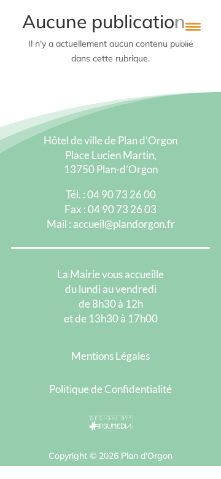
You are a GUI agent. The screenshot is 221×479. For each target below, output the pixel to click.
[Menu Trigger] (193, 26)
